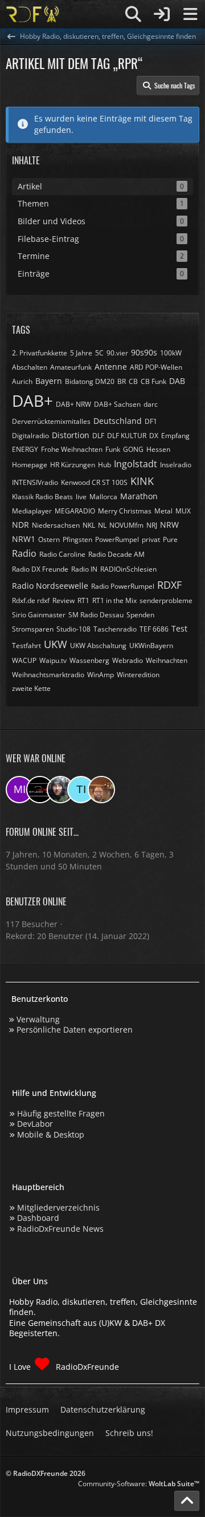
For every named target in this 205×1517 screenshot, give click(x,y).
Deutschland (117, 420)
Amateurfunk (71, 367)
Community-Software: (138, 1483)
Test (179, 628)
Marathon (139, 496)
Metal (163, 511)
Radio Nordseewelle (50, 585)
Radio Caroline (62, 554)
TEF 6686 (154, 629)
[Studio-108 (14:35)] (40, 789)
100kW (171, 353)
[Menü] (190, 14)
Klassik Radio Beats (42, 496)
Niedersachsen (56, 525)
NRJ (151, 525)
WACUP (24, 660)
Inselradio (175, 465)
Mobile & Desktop (50, 1134)
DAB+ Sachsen (117, 404)
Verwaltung (38, 1019)
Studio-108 (73, 629)
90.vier (117, 353)
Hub (104, 465)
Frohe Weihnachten (71, 449)
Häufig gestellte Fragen (61, 1113)
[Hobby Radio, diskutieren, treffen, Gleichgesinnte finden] (32, 14)
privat (151, 539)
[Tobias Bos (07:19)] (101, 789)
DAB (177, 380)
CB (133, 381)
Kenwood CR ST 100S (94, 482)
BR (121, 381)
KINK (142, 481)
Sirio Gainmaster (38, 615)
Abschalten (29, 367)
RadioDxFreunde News (60, 1228)
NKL (89, 525)
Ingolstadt (135, 464)
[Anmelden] (161, 14)
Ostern (49, 539)
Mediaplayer (32, 511)
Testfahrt (26, 645)
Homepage (29, 465)
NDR (20, 524)
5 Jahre (81, 353)
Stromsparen (33, 629)
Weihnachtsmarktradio (48, 674)
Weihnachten (166, 660)
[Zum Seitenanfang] (186, 1501)
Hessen (158, 449)
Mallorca (103, 496)
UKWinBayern (151, 645)
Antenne (111, 366)
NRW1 (23, 538)
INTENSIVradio (35, 482)
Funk (112, 449)
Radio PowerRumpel (122, 586)
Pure (170, 539)
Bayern (48, 380)
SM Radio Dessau (96, 615)
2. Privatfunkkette (39, 353)
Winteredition (138, 674)
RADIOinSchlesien (128, 569)
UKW (55, 644)
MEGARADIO (75, 511)
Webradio (127, 660)
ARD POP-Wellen (156, 367)
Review (63, 600)
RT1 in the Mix (114, 600)
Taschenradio (115, 629)
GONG (133, 449)
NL (102, 525)
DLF (98, 435)
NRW (169, 524)
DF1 (151, 421)
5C (99, 353)
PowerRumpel (117, 539)
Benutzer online (36, 901)
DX (153, 435)
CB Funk (153, 381)
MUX (183, 511)
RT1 (83, 600)
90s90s (144, 352)
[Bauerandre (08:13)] (60, 789)
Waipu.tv (53, 660)
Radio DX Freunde (40, 569)
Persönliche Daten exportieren (75, 1029)
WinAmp (100, 674)
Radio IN (84, 569)
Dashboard (38, 1217)
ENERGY (25, 449)
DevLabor (35, 1123)
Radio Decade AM (116, 554)
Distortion (70, 435)
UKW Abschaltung (98, 645)
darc (151, 404)
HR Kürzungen (72, 465)
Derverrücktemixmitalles (51, 421)
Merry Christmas (124, 511)
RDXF (169, 585)
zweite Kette (31, 688)
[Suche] (133, 14)
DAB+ (32, 400)
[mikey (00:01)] (19, 789)
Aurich (22, 381)
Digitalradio (30, 435)
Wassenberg (89, 660)
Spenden (140, 615)
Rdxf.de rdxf (31, 600)
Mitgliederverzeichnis (58, 1207)
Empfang (175, 435)
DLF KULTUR (126, 435)
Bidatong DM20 (89, 381)
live (81, 496)
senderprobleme (166, 600)
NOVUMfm (126, 525)
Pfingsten (77, 539)
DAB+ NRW (73, 404)
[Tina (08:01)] (81, 789)
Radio (24, 553)
